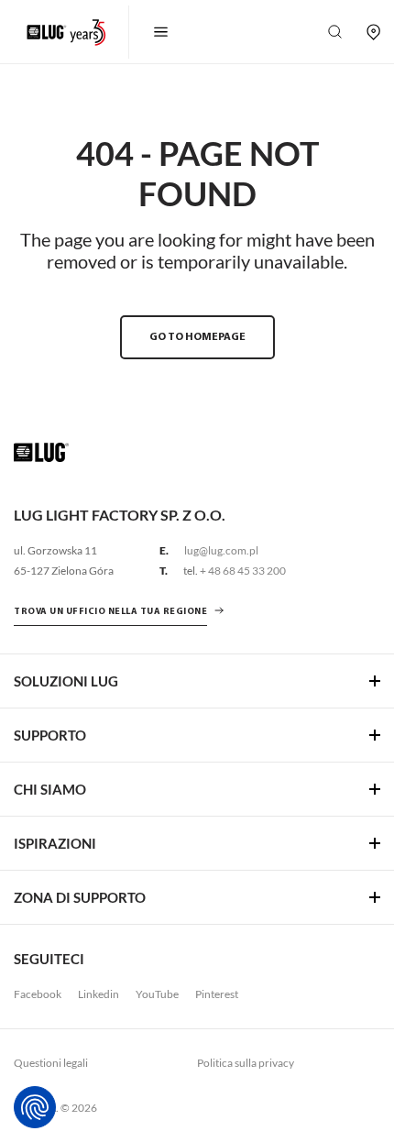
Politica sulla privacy (245, 1063)
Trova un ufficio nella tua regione (110, 612)
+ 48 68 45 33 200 (243, 570)
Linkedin (98, 994)
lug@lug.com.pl (221, 550)
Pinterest (216, 994)
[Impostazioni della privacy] (35, 1107)
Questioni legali (51, 1063)
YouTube (157, 994)
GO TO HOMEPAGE (197, 337)
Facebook (37, 994)
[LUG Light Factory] (41, 451)
